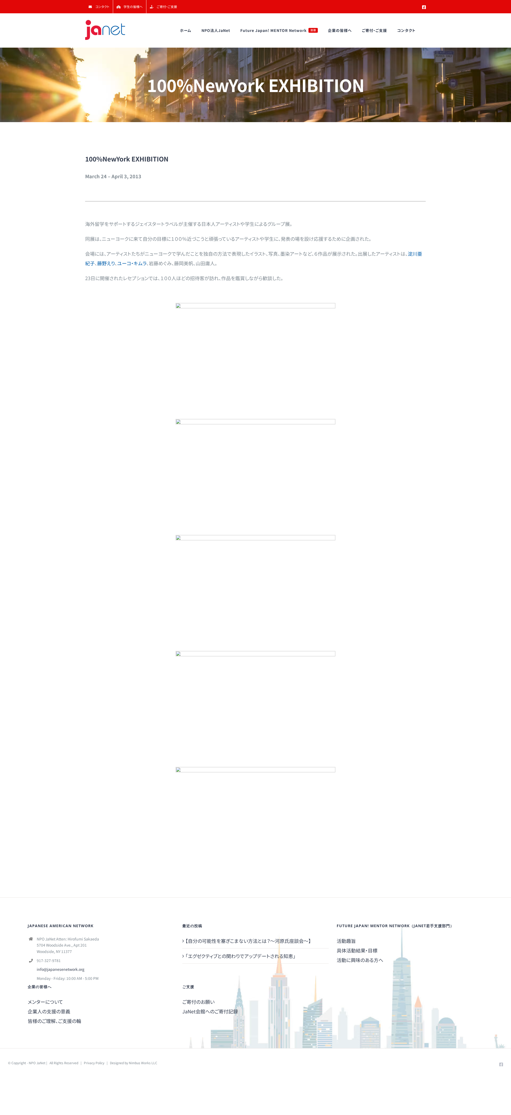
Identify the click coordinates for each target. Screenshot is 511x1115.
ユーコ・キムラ (131, 263)
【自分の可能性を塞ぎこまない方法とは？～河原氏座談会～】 (248, 940)
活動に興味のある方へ (360, 959)
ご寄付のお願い (198, 1001)
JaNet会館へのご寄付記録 (210, 1011)
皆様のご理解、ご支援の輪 (54, 1020)
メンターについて (45, 1001)
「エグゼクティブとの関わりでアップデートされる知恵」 (240, 955)
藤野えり (106, 263)
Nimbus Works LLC (143, 1062)
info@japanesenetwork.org (60, 969)
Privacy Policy (94, 1062)
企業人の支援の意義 (49, 1011)
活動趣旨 (346, 940)
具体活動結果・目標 (357, 950)
